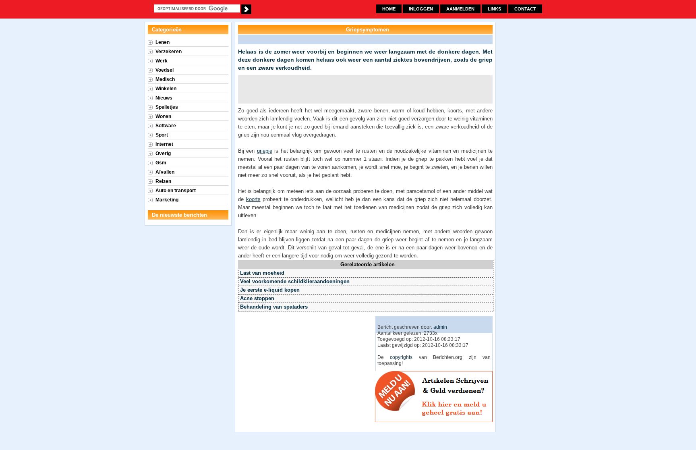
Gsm (160, 163)
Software (165, 126)
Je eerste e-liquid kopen (270, 290)
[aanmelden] (435, 420)
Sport (161, 135)
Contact (525, 8)
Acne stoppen (257, 298)
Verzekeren (168, 51)
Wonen (163, 116)
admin (440, 327)
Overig (163, 153)
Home (389, 8)
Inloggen (421, 8)
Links (494, 8)
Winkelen (165, 88)
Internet (164, 144)
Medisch (165, 79)
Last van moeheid (262, 273)
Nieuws (163, 98)
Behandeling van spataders (274, 307)
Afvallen (164, 172)
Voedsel (164, 70)
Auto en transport (175, 190)
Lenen (162, 42)
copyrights (401, 357)
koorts (253, 199)
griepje (264, 151)
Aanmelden (460, 8)
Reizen (163, 181)
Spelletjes (166, 107)
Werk (161, 61)
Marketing (166, 200)
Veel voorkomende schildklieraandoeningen (295, 281)
